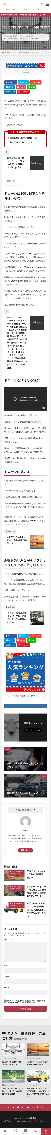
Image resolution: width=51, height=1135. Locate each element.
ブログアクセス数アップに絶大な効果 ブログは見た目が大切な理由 (13, 1091)
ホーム (5, 1133)
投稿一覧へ (25, 850)
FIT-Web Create (20, 1121)
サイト (6, 987)
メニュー (25, 1133)
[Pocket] (21, 87)
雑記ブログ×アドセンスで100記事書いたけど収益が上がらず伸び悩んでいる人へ (36, 909)
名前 (6, 965)
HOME (7, 52)
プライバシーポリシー (10, 9)
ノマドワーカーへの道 (30, 9)
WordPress (42, 1121)
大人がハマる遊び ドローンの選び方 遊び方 (12, 1063)
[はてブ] (9, 87)
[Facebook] (10, 82)
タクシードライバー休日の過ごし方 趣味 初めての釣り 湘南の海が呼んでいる (36, 891)
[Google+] (35, 82)
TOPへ (46, 1133)
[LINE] (31, 87)
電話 (35, 1133)
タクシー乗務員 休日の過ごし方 (18, 39)
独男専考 (32, 1118)
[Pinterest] (23, 92)
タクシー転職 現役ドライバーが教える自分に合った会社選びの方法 (17, 618)
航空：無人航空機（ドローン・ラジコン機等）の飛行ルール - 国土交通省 (16, 163)
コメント (8, 940)
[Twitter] (23, 82)
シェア (15, 1133)
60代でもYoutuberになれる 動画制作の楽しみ (17, 540)
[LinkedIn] (10, 92)
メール (7, 976)
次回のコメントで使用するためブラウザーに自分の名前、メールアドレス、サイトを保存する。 (24, 1001)
